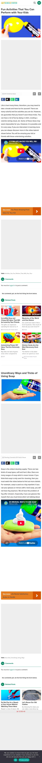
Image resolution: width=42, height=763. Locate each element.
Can (11, 273)
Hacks (12, 329)
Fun (14, 273)
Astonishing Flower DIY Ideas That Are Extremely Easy (10, 347)
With (25, 273)
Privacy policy (23, 760)
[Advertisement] (21, 65)
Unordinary (14, 657)
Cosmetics (13, 457)
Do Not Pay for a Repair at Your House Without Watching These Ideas (9, 704)
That (22, 273)
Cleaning (6, 457)
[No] (39, 757)
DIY (5, 94)
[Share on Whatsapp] (12, 99)
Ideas (14, 94)
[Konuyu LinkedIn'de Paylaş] (17, 99)
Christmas (9, 94)
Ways (23, 657)
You (28, 273)
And (6, 657)
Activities (7, 273)
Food (27, 356)
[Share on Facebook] (3, 99)
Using (19, 657)
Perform (18, 273)
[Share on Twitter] (8, 99)
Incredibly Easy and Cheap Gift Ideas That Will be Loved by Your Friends (10, 320)
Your (31, 273)
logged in (12, 285)
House (35, 356)
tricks (9, 657)
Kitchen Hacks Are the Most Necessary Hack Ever (30, 347)
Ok (16, 760)
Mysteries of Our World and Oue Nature (30, 319)
